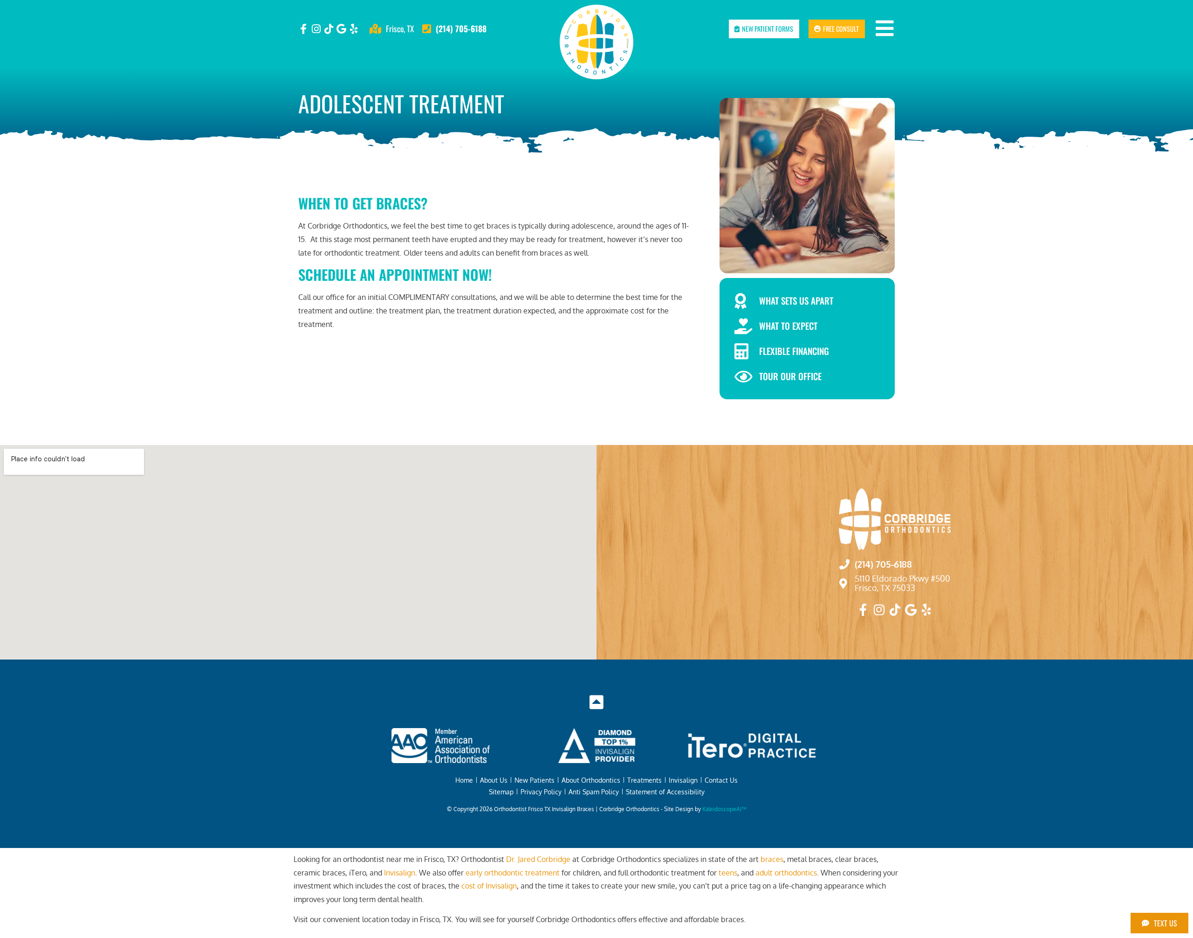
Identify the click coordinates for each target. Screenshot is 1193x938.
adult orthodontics (786, 872)
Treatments (644, 780)
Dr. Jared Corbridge (538, 859)
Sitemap (501, 791)
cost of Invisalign (489, 885)
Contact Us (721, 780)
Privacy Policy (541, 791)
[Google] (341, 29)
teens (728, 872)
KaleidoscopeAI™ (724, 809)
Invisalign (683, 780)
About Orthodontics (591, 780)
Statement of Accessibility (665, 791)
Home (464, 780)
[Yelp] (354, 29)
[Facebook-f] (303, 29)
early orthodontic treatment (513, 872)
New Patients (534, 780)
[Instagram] (316, 29)
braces (772, 859)
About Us (493, 780)
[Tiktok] (328, 29)
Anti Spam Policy (594, 791)
